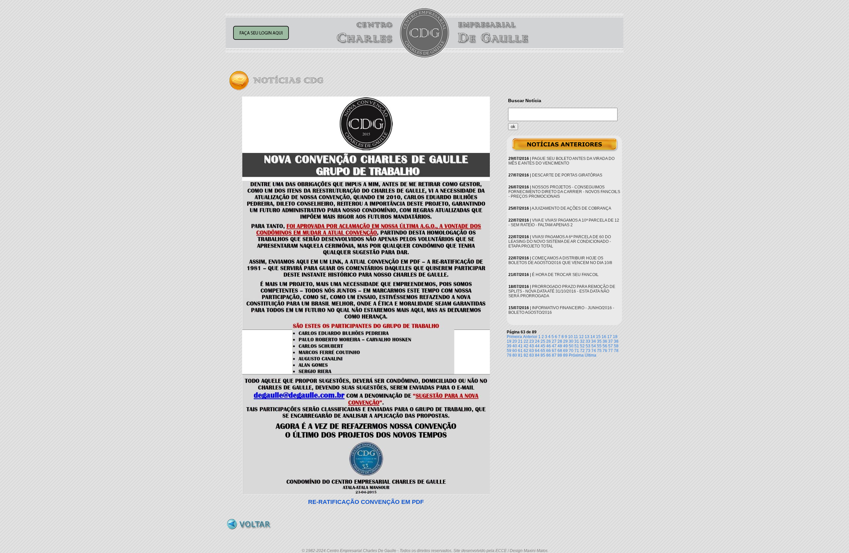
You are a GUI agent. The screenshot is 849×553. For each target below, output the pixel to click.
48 (559, 346)
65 (543, 350)
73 (588, 350)
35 (599, 341)
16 (604, 336)
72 (582, 350)
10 (570, 336)
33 (588, 341)
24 (537, 341)
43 (531, 346)
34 (593, 341)
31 (576, 341)
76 (605, 350)
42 (526, 346)
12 (581, 336)
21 (520, 341)
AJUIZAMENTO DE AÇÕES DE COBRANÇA (571, 208)
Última (590, 355)
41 (520, 346)
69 (565, 350)
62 (526, 350)
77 (610, 350)
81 (520, 355)
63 (531, 350)
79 (509, 355)
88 (559, 355)
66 (548, 350)
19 (509, 341)
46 (548, 346)
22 (526, 341)
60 (514, 350)
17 (609, 336)
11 (576, 336)
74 (593, 350)
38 (616, 341)
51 (576, 346)
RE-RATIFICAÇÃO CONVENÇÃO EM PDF (366, 502)
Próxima (576, 355)
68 (559, 350)
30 (571, 341)
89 (565, 355)
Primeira (514, 336)
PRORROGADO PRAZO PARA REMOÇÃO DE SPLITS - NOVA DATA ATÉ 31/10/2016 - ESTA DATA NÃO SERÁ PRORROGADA (561, 291)
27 (554, 341)
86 (548, 355)
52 (582, 346)
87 (554, 355)
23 (531, 341)
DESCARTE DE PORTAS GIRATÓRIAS (567, 175)
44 (537, 346)
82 (526, 355)
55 (599, 346)
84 (537, 355)
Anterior (530, 336)
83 (531, 355)
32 (582, 341)
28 (559, 341)
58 (616, 346)
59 (509, 350)
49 (565, 346)
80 (514, 355)
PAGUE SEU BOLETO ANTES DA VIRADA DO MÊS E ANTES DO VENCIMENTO (561, 161)
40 (514, 346)
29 (565, 341)
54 (593, 346)
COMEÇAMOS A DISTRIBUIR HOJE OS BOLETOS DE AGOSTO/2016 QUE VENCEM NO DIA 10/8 (560, 260)
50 (571, 346)
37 (610, 341)
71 (576, 350)
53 (588, 346)
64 (537, 350)
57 (610, 346)
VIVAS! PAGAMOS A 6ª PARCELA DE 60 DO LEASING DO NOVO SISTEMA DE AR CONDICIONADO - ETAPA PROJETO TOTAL (559, 241)
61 (520, 350)
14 (592, 336)
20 (514, 341)
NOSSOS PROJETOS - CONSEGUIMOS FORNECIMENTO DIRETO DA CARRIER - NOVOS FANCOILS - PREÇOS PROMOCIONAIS (564, 192)
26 (548, 341)
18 (615, 336)
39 (509, 346)
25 (543, 341)
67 (554, 350)
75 (599, 350)
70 (571, 350)
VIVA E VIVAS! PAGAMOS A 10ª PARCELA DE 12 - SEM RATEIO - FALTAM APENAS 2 (563, 222)
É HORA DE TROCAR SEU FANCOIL (565, 274)
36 (605, 341)
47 (554, 346)
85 (543, 355)
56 (605, 346)
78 (616, 350)
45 (543, 346)
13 (587, 336)
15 (598, 336)
